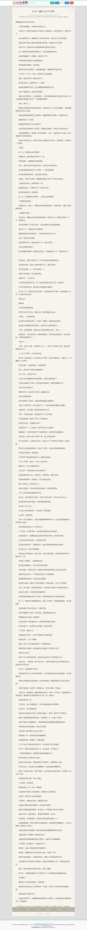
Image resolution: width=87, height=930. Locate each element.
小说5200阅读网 (38, 923)
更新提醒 (48, 909)
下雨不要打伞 (46, 15)
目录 (62, 2)
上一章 (57, 2)
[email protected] (37, 926)
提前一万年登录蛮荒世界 (36, 15)
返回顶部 (50, 923)
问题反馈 (45, 923)
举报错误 (59, 909)
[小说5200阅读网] (20, 4)
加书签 (38, 909)
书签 (72, 2)
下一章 (66, 2)
